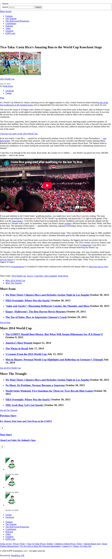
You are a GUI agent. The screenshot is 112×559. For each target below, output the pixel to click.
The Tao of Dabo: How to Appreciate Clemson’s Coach (36, 317)
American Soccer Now (98, 266)
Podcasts (9, 26)
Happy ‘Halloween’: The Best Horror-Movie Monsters (36, 311)
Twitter (8, 93)
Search (5, 7)
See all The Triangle (8, 410)
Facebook (9, 91)
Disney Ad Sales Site (82, 546)
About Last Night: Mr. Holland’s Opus (18, 440)
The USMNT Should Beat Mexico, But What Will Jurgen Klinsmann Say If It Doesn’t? (54, 334)
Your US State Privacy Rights (40, 544)
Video (8, 28)
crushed (67, 223)
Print (2, 98)
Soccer (30, 276)
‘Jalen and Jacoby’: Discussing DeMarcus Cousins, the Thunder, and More (47, 306)
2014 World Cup (7, 79)
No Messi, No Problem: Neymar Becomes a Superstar (35, 385)
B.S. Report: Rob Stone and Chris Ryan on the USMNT (26, 421)
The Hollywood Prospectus (17, 21)
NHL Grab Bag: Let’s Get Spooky (24, 405)
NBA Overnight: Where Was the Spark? (28, 300)
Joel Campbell (50, 276)
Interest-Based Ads (92, 544)
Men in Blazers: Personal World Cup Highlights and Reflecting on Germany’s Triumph (54, 359)
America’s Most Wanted (19, 342)
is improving (85, 245)
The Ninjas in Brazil (17, 348)
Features (9, 16)
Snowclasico (17, 221)
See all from (5, 322)
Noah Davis (8, 86)
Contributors (10, 23)
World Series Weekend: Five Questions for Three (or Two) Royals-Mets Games (49, 390)
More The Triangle (13, 283)
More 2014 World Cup (15, 280)
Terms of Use (6, 544)
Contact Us (67, 546)
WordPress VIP (17, 555)
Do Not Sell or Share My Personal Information (40, 546)
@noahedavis (17, 266)
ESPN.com (10, 33)
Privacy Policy (19, 544)
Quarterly (9, 31)
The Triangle (11, 18)
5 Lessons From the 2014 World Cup (26, 354)
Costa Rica (38, 276)
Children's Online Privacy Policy (68, 544)
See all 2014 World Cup (10, 368)
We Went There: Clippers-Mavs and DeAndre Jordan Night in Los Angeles (47, 294)
